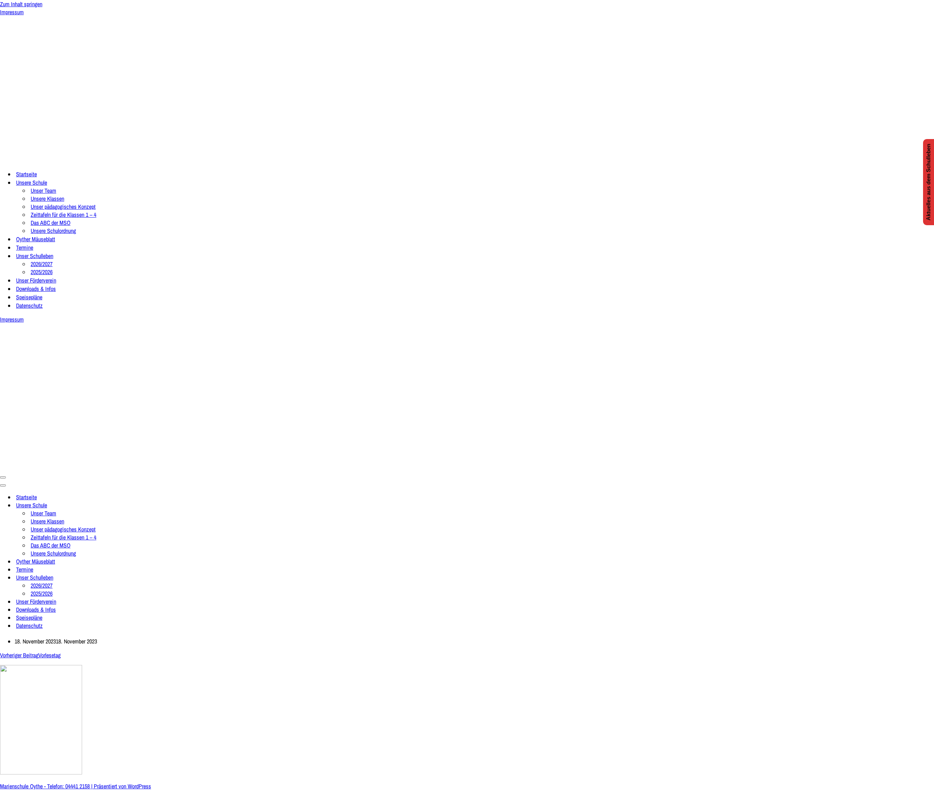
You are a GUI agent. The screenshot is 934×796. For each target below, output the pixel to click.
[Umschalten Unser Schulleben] (128, 577)
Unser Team (43, 190)
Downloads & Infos (36, 289)
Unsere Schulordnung (53, 231)
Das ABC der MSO (50, 223)
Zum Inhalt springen (21, 4)
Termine (24, 247)
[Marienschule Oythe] (73, 160)
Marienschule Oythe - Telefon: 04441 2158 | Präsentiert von (64, 786)
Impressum (12, 12)
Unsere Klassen (47, 199)
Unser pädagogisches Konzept (63, 207)
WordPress (139, 786)
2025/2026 (42, 272)
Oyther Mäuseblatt (35, 239)
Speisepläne (29, 297)
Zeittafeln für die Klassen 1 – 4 (63, 215)
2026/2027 (42, 264)
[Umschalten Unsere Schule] (128, 505)
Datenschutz (29, 305)
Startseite (26, 174)
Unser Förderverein (36, 280)
